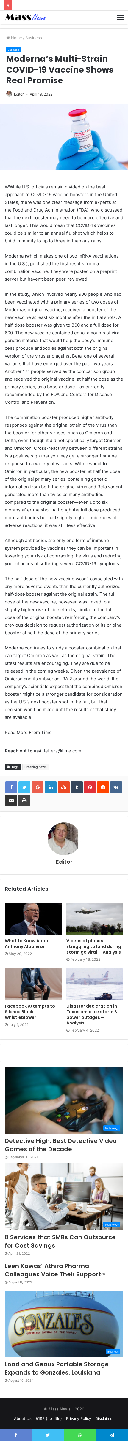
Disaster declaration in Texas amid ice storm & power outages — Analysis (92, 1014)
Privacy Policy (78, 1418)
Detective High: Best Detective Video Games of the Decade (61, 1145)
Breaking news (35, 767)
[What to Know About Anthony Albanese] (33, 919)
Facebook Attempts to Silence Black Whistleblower (30, 1011)
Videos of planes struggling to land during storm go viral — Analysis (93, 946)
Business (33, 37)
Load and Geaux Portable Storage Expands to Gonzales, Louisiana (57, 1368)
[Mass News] (25, 17)
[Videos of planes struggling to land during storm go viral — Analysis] (94, 919)
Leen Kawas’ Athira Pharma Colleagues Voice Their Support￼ (56, 1270)
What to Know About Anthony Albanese (27, 943)
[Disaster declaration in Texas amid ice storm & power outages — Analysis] (94, 984)
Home (16, 37)
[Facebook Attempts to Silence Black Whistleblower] (33, 984)
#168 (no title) (49, 1418)
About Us (23, 1418)
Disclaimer (104, 1418)
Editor (19, 94)
